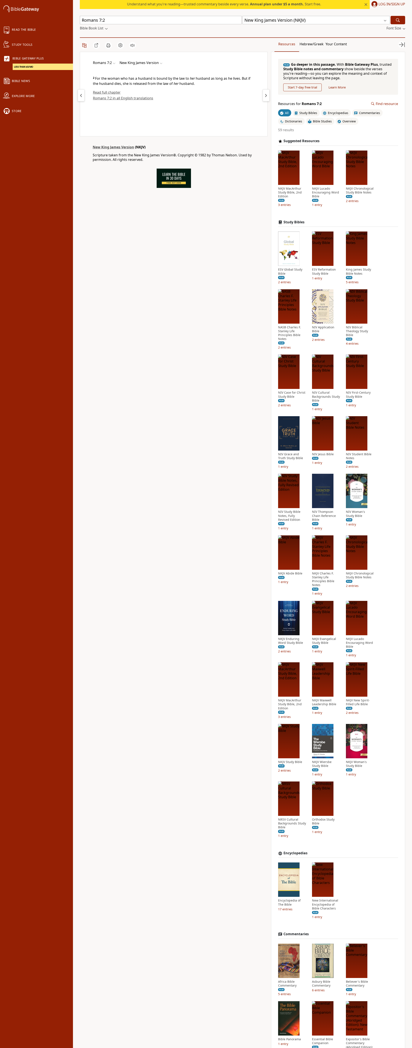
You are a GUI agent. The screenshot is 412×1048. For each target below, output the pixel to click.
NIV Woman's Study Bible (355, 514)
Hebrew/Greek (312, 44)
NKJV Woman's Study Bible (356, 764)
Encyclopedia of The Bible (289, 902)
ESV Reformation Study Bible (324, 271)
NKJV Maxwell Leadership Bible (324, 702)
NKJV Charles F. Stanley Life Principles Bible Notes (323, 579)
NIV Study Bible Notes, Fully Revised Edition (289, 515)
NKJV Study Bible (290, 762)
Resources (286, 44)
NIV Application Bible (323, 329)
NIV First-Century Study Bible (358, 394)
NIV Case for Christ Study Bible (291, 394)
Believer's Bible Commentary (357, 983)
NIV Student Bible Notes (358, 456)
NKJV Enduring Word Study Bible (290, 641)
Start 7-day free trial (302, 87)
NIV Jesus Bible (323, 454)
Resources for (300, 104)
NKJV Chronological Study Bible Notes (360, 190)
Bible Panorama (289, 1039)
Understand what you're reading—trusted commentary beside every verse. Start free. (224, 4)
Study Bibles (293, 222)
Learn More (337, 87)
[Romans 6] (81, 95)
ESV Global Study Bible (290, 271)
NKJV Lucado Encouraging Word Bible (325, 192)
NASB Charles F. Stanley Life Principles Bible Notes (289, 333)
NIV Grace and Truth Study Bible (290, 456)
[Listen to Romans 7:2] (132, 45)
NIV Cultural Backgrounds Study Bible (326, 396)
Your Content (336, 44)
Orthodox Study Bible (323, 821)
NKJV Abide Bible (290, 573)
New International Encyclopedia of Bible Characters (325, 904)
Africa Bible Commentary (287, 983)
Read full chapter (107, 92)
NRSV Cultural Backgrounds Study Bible (292, 823)
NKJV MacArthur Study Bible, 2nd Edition (290, 192)
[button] (387, 4)
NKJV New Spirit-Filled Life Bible (358, 702)
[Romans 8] (266, 95)
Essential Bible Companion (322, 1041)
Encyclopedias (295, 853)
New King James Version (113, 147)
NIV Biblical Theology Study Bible (357, 331)
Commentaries (296, 934)
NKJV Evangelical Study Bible (324, 641)
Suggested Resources (301, 141)
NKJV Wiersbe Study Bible (322, 764)
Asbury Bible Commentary (321, 983)
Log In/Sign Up (392, 4)
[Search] (398, 20)
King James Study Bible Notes (358, 271)
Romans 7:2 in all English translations (123, 98)
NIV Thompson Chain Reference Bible (324, 515)
